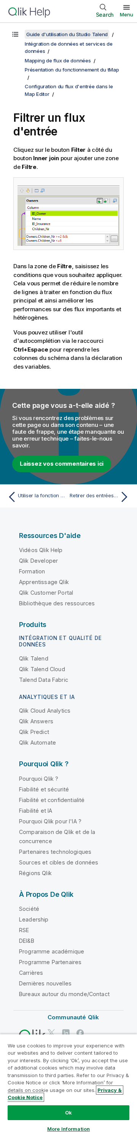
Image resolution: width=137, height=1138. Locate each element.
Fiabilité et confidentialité (51, 800)
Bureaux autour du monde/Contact (64, 994)
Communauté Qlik (73, 1017)
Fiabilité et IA (35, 810)
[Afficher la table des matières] (15, 34)
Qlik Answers (36, 721)
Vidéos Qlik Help (41, 550)
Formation (32, 571)
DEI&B (26, 940)
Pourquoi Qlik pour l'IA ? (50, 821)
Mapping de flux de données (58, 60)
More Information (68, 1129)
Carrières (31, 972)
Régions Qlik (35, 873)
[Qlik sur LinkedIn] (66, 1033)
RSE (24, 930)
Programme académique (51, 951)
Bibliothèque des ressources (57, 603)
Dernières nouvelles (45, 983)
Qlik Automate (37, 742)
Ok (68, 1112)
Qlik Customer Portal (46, 592)
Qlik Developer (38, 560)
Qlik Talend (33, 658)
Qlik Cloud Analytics (44, 710)
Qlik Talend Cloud (42, 669)
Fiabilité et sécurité (44, 789)
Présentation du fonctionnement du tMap (72, 70)
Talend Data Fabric (43, 679)
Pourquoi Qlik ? (38, 778)
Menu (126, 14)
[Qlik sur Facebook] (80, 1033)
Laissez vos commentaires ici (62, 463)
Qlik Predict (34, 732)
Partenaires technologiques (55, 851)
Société (29, 909)
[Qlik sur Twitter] (51, 1033)
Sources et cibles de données (58, 862)
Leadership (34, 919)
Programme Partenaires (50, 962)
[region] (68, 1086)
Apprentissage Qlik (44, 582)
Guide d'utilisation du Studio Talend (67, 34)
